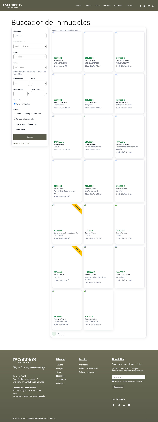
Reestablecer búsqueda (21, 143)
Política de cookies (87, 372)
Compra (59, 368)
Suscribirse (118, 387)
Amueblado (29, 119)
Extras (15, 109)
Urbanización (20, 124)
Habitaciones (18, 79)
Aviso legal (83, 364)
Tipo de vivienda (19, 42)
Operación (17, 100)
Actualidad (61, 379)
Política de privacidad (88, 368)
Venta (18, 104)
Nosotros (60, 375)
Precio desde (18, 89)
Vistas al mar (20, 129)
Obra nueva (33, 124)
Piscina (18, 114)
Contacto (60, 383)
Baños (33, 79)
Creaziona (51, 418)
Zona (15, 63)
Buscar (30, 137)
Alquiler (27, 104)
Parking (27, 114)
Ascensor (37, 114)
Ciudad (15, 52)
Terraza (19, 119)
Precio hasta (35, 89)
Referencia (17, 31)
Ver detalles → (58, 69)
